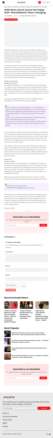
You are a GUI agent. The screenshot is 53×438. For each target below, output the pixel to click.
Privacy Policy (7, 420)
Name (8, 266)
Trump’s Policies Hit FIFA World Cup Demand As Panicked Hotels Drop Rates (26, 314)
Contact (5, 426)
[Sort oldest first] (15, 237)
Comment (9, 252)
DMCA (5, 423)
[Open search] (39, 2)
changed (39, 150)
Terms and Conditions (10, 416)
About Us (6, 413)
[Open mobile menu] (3, 2)
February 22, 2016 (28, 188)
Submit (43, 225)
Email (7, 275)
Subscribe (44, 408)
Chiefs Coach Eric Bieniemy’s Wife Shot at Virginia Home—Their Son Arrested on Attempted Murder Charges (10, 316)
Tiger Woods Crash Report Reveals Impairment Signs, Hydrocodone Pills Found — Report (41, 315)
